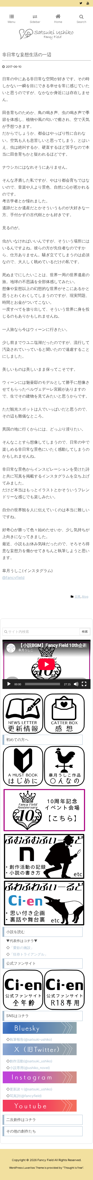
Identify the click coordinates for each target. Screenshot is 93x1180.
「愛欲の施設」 (22, 948)
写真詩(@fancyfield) (26, 1096)
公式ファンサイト (21, 963)
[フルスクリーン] (84, 684)
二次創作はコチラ (21, 1119)
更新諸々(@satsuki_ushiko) (31, 1089)
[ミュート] (76, 684)
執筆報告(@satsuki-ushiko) (31, 1039)
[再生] (8, 684)
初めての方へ (17, 739)
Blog (85, 596)
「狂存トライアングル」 (29, 954)
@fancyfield (13, 577)
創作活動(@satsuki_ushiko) (31, 1061)
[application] (46, 664)
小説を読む (15, 931)
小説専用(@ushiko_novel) (30, 1068)
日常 (78, 596)
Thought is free (73, 1167)
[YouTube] (87, 3)
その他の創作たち (21, 1131)
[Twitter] (80, 3)
